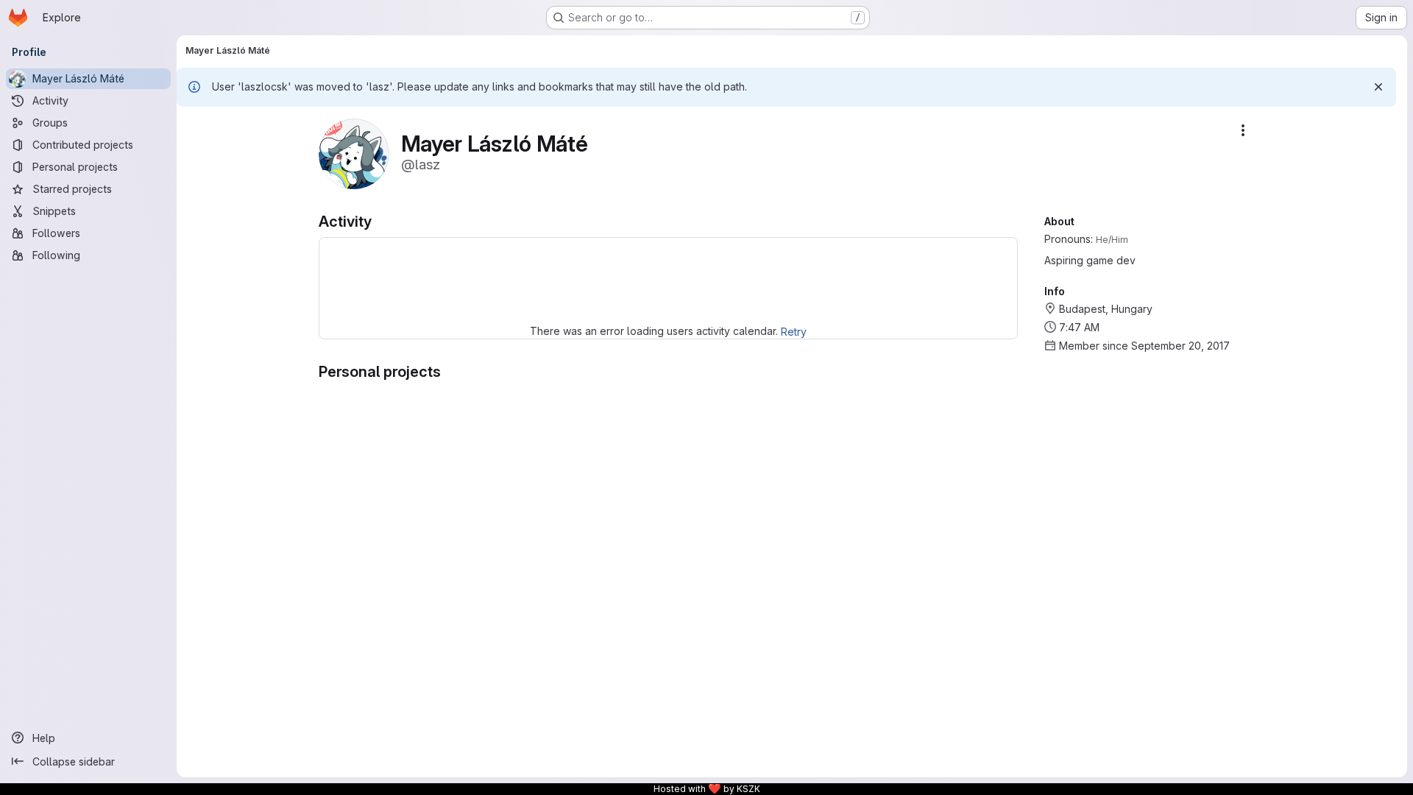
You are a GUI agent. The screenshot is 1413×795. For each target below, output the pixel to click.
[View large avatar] (354, 152)
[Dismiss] (1378, 87)
